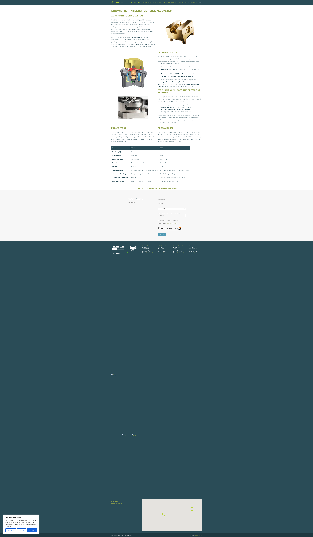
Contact (184, 2)
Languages (193, 2)
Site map (114, 501)
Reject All (21, 530)
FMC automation (136, 2)
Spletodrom (198, 535)
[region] (21, 524)
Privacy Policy (117, 504)
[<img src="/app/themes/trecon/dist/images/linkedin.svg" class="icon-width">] (189, 2)
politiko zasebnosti (172, 223)
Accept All (32, 530)
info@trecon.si (149, 252)
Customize (11, 530)
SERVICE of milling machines (172, 2)
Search (200, 2)
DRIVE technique (157, 2)
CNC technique (147, 2)
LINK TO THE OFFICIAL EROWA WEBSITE (156, 188)
